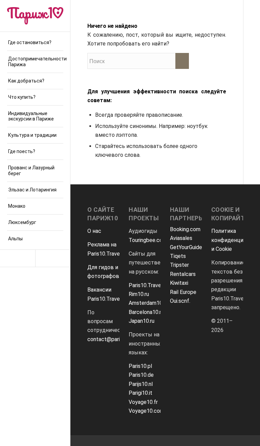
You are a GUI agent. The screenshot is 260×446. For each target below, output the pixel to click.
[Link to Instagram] (17, 258)
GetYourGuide (186, 247)
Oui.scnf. (180, 301)
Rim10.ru (139, 294)
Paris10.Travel (145, 285)
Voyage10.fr (143, 402)
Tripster (179, 265)
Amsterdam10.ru (148, 303)
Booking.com (185, 229)
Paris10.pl (140, 366)
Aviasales (181, 238)
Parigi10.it (140, 393)
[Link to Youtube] (52, 258)
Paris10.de (141, 375)
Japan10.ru (141, 321)
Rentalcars (183, 274)
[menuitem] (35, 43)
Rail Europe (183, 292)
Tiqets (178, 256)
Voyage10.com (146, 411)
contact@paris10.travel (115, 339)
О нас (94, 231)
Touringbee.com (148, 240)
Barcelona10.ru (146, 312)
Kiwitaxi (179, 283)
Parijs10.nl (141, 384)
